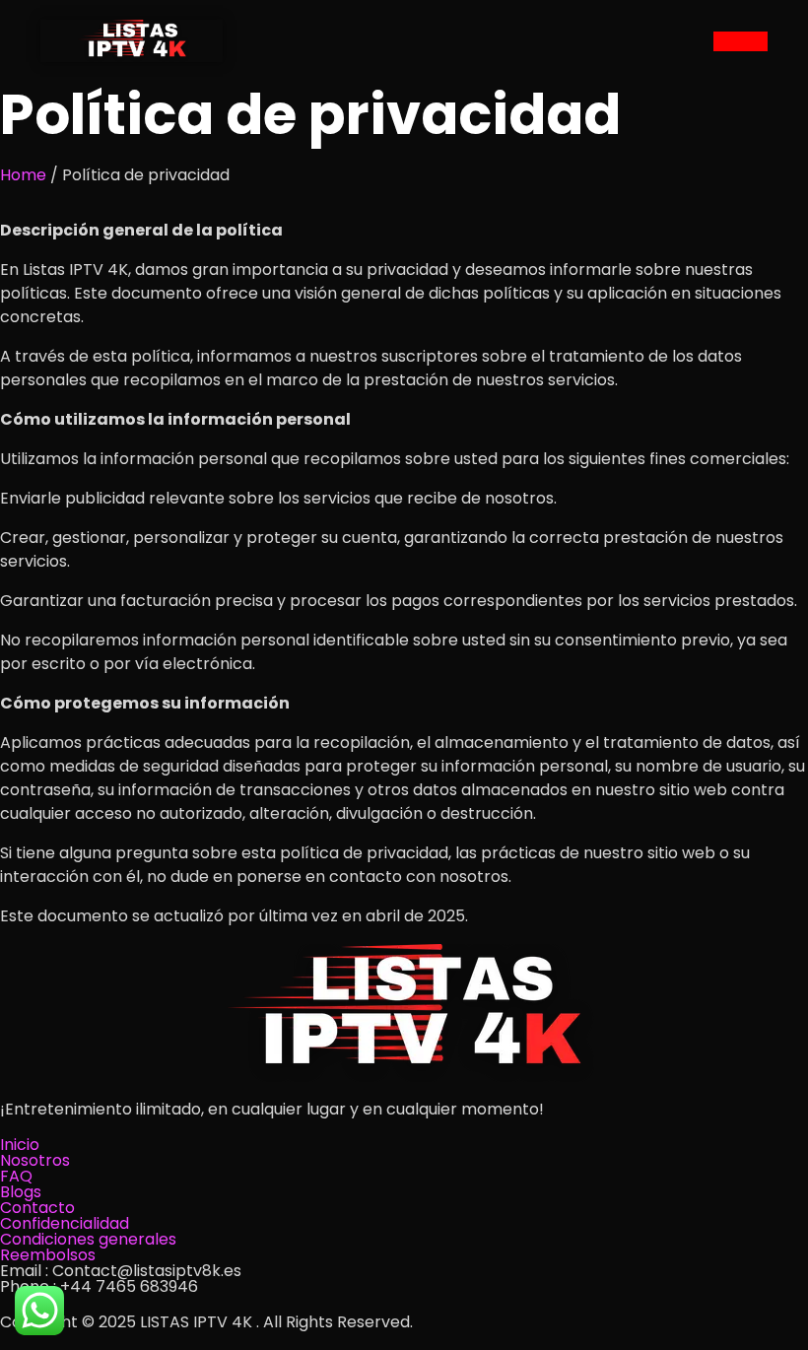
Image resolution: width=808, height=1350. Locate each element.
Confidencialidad (64, 1223)
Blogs (20, 1192)
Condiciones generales (88, 1239)
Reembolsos (48, 1255)
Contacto (37, 1207)
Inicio (19, 1144)
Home (23, 175)
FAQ (16, 1176)
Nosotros (35, 1160)
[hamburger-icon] (740, 41)
